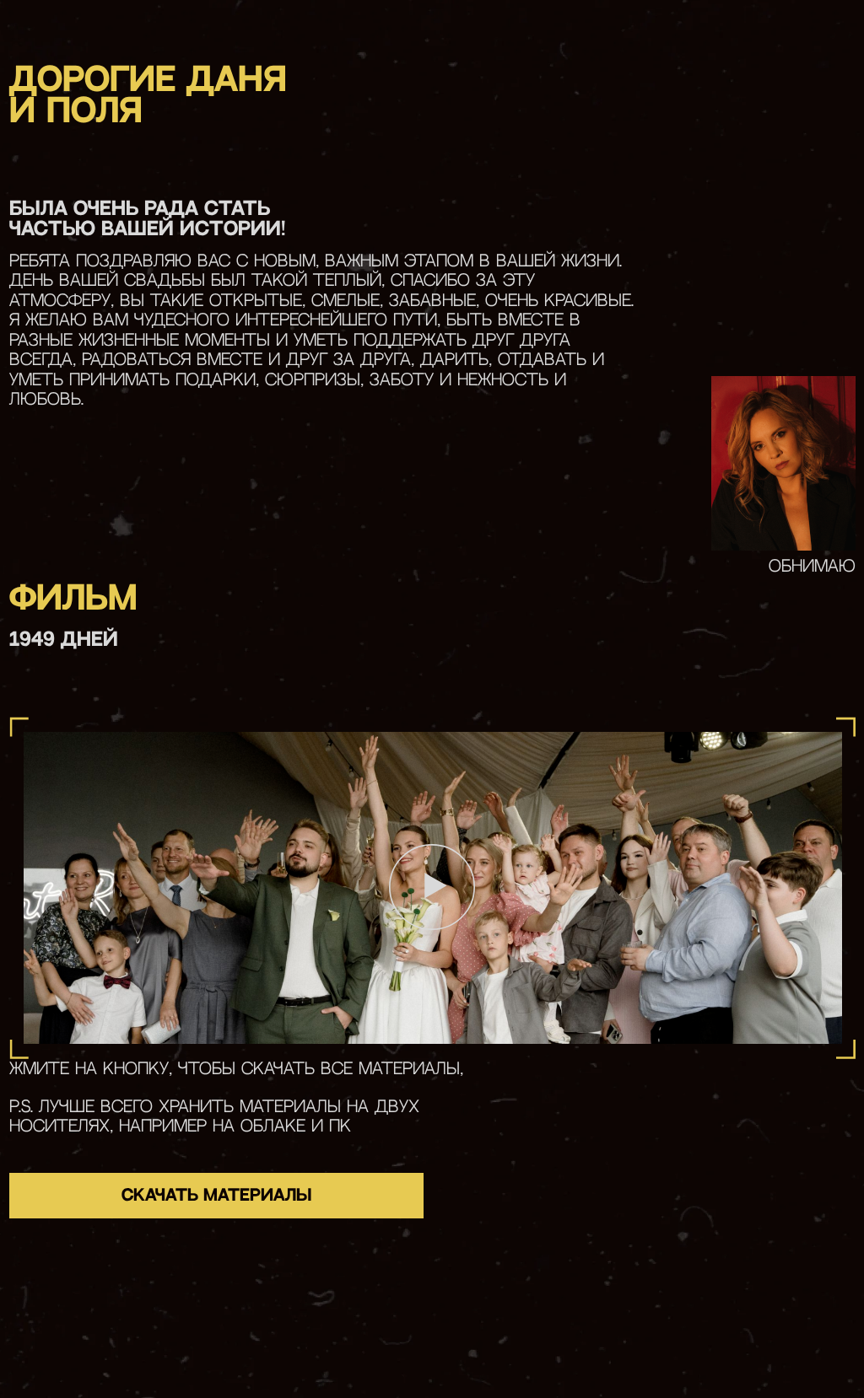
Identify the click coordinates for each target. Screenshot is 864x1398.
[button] (433, 886)
